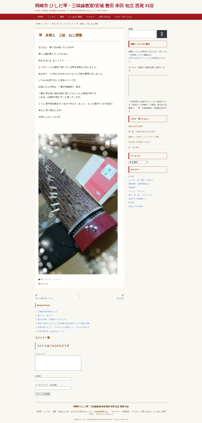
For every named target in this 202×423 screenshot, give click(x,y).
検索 (130, 29)
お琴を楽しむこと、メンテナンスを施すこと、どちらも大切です (64, 327)
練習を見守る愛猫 (135, 126)
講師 (62, 17)
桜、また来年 (133, 147)
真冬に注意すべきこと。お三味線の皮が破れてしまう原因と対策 (64, 323)
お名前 (38, 376)
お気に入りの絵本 (135, 206)
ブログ (91, 414)
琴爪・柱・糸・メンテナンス (51, 280)
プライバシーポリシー (105, 414)
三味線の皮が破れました (47, 311)
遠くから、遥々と (45, 315)
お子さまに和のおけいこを (81, 412)
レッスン (52, 17)
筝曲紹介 (132, 187)
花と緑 (131, 202)
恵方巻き (120, 298)
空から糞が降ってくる (44, 298)
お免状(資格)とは (102, 412)
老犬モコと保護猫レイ (137, 199)
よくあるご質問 (75, 17)
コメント (40, 354)
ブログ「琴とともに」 (124, 17)
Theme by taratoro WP (121, 419)
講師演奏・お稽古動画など (139, 184)
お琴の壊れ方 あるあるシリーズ (51, 331)
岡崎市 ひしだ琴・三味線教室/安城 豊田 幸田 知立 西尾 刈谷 (101, 406)
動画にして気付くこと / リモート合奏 (143, 137)
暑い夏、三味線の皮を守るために (141, 132)
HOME (40, 17)
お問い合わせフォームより (140, 58)
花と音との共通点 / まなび (139, 142)
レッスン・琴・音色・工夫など (140, 180)
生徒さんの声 (63, 412)
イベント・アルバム (136, 191)
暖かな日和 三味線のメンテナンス (52, 319)
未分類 (131, 176)
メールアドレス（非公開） (46, 385)
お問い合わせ (104, 17)
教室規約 (126, 412)
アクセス (90, 17)
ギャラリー (116, 412)
